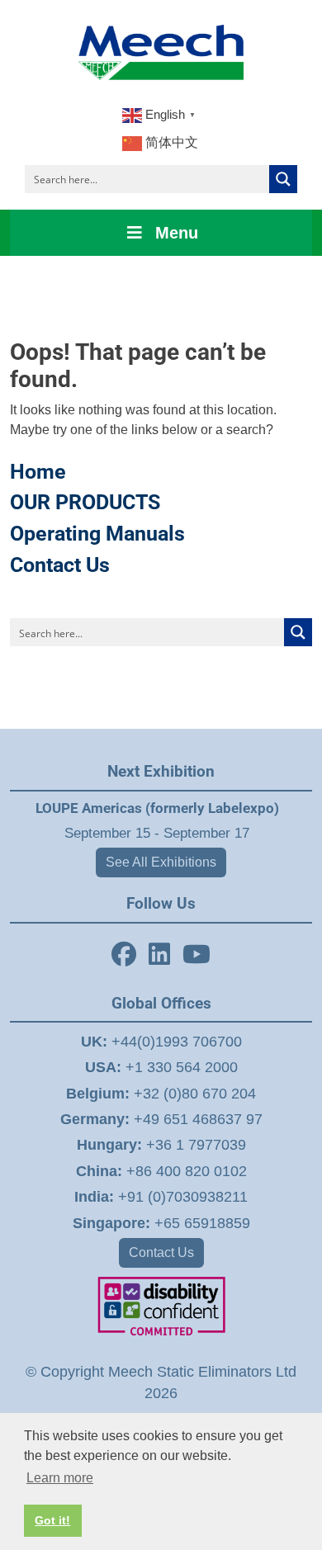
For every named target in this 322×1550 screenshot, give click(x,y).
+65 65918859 (161, 1223)
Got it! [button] (52, 1520)
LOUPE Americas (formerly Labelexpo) (157, 808)
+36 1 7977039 (161, 1145)
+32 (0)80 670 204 (161, 1093)
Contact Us (60, 565)
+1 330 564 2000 (161, 1067)
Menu (176, 233)
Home (38, 472)
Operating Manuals (97, 534)
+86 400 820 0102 (161, 1171)
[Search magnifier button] (283, 179)
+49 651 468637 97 (161, 1119)
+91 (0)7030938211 (161, 1196)
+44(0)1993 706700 (161, 1041)
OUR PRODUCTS (85, 502)
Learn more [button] (59, 1478)
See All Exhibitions (161, 862)
